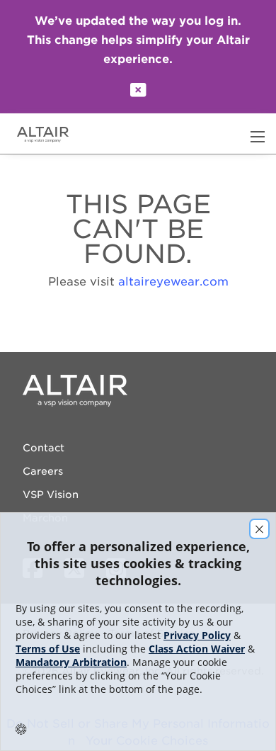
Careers (43, 471)
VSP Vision (51, 494)
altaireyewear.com (173, 281)
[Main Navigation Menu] (258, 136)
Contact (43, 447)
